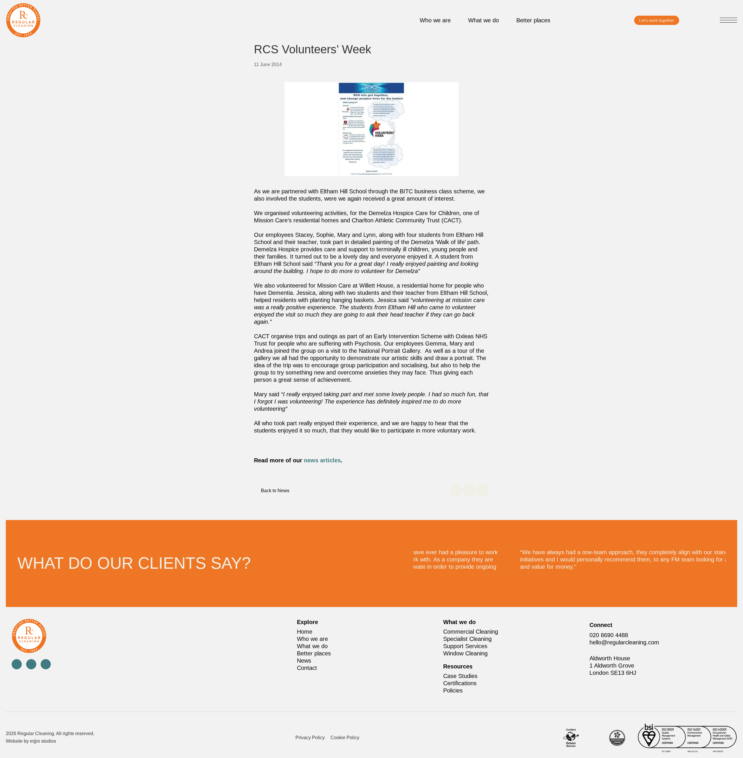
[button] (728, 20)
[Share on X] (469, 490)
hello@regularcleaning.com (624, 642)
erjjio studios (43, 741)
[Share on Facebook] (456, 490)
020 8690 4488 (608, 635)
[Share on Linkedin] (482, 490)
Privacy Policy (310, 737)
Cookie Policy (345, 737)
